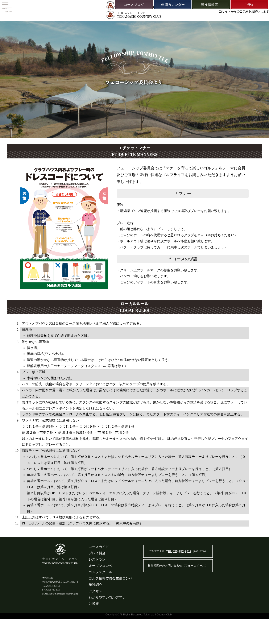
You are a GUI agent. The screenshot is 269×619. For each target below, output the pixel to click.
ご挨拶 (94, 603)
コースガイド (99, 547)
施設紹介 (95, 584)
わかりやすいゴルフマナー (109, 597)
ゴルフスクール (100, 572)
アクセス (95, 591)
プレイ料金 (97, 553)
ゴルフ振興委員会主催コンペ (110, 578)
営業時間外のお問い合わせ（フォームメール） (178, 565)
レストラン (97, 559)
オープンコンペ (100, 566)
